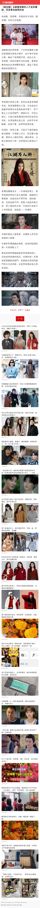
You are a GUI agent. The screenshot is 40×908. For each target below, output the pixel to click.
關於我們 (3, 905)
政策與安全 (10, 905)
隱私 (17, 905)
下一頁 (20, 318)
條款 (14, 905)
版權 (20, 905)
